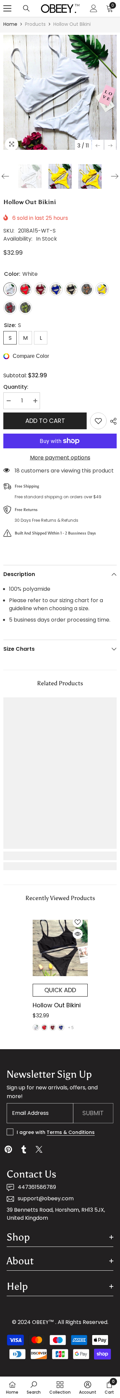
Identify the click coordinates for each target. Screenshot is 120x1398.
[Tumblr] (24, 1149)
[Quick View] (78, 934)
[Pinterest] (8, 1149)
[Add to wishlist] (98, 420)
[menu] (7, 8)
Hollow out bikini (57, 1005)
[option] (60, 92)
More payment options (60, 457)
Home (10, 24)
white (36, 1027)
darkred (52, 1027)
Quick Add (60, 990)
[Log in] (93, 8)
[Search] (26, 8)
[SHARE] (112, 421)
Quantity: (15, 387)
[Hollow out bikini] (60, 948)
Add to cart (45, 421)
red (44, 1027)
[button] (98, 145)
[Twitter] (39, 1149)
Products (35, 24)
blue (61, 1027)
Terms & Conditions (71, 1132)
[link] (60, 855)
